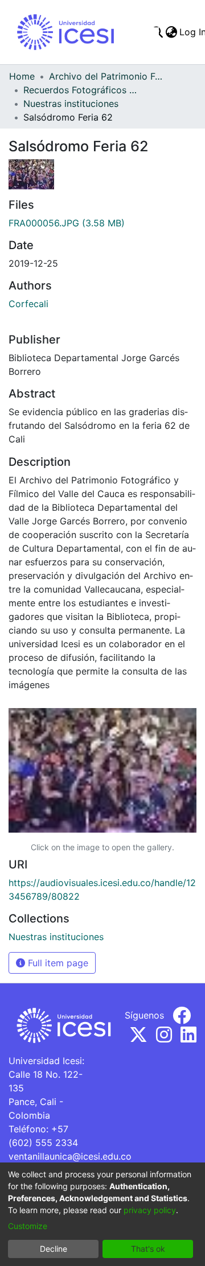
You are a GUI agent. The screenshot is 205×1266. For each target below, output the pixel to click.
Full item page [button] (56, 963)
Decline (53, 1248)
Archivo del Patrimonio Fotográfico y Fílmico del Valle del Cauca (106, 76)
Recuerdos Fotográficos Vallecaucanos (80, 90)
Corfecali (28, 303)
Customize (27, 1226)
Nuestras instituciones (70, 103)
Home (22, 76)
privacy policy (150, 1210)
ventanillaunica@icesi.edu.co (70, 1156)
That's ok (148, 1248)
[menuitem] (171, 32)
